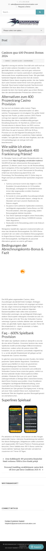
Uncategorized (28, 60)
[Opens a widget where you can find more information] (36, 547)
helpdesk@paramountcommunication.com (20, 523)
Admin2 (7, 60)
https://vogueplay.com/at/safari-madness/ (28, 161)
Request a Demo (24, 7)
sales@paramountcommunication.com (24, 4)
